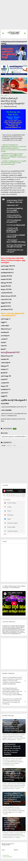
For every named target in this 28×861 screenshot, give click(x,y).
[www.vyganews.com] (13, 34)
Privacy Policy (6, 855)
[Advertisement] (13, 15)
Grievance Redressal (7, 856)
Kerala (6, 95)
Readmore (19, 739)
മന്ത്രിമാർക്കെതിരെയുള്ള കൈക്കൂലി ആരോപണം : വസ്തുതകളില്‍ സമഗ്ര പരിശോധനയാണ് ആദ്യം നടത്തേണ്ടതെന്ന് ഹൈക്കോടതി (13, 156)
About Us (16, 849)
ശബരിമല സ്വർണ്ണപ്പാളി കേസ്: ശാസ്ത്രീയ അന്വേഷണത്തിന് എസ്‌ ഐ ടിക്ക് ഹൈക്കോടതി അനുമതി (13, 162)
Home (2, 95)
